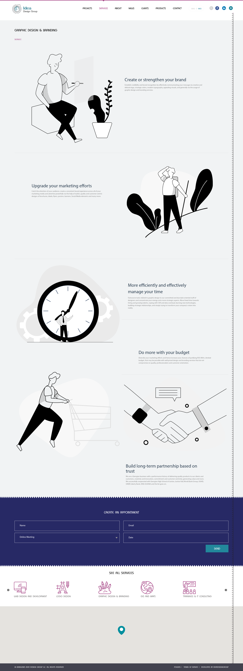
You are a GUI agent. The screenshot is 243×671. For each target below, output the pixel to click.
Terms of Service (191, 667)
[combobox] (67, 538)
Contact (177, 8)
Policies (177, 667)
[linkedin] (224, 8)
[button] (121, 630)
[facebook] (217, 8)
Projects (87, 8)
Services (103, 8)
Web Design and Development (30, 596)
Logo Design (63, 596)
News (131, 8)
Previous (8, 590)
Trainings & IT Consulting (197, 596)
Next (226, 590)
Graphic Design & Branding (113, 596)
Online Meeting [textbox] (27, 537)
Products (161, 8)
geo (193, 9)
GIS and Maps (148, 596)
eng (199, 9)
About (118, 8)
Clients (145, 8)
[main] (24, 9)
